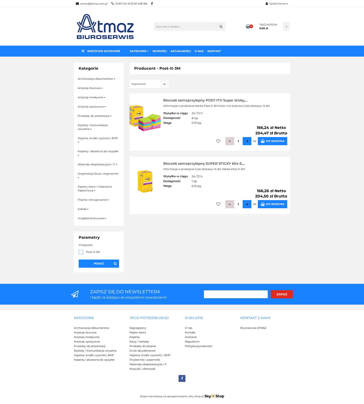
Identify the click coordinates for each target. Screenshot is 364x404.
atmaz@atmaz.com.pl (94, 3)
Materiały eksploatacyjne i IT (97, 164)
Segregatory (137, 328)
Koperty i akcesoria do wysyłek (98, 151)
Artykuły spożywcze (91, 106)
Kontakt (214, 51)
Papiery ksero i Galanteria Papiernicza (95, 188)
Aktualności (181, 51)
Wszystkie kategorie (103, 51)
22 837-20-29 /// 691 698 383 (131, 3)
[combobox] (149, 84)
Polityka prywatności (199, 346)
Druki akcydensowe (142, 350)
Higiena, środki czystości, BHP (98, 138)
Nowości (160, 51)
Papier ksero (137, 332)
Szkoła (82, 209)
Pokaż (99, 263)
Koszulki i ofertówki (142, 368)
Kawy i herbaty (139, 341)
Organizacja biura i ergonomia (98, 173)
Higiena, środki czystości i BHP (149, 355)
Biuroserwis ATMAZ (253, 328)
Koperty (134, 337)
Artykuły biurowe (89, 88)
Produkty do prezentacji (94, 116)
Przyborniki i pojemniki (144, 359)
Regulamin (192, 341)
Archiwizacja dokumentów (96, 78)
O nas (199, 51)
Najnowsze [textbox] (139, 83)
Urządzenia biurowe (91, 218)
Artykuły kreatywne (91, 97)
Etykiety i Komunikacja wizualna (93, 127)
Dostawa (191, 337)
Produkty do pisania (142, 346)
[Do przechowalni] (218, 141)
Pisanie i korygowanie (92, 199)
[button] (84, 318)
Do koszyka (275, 141)
